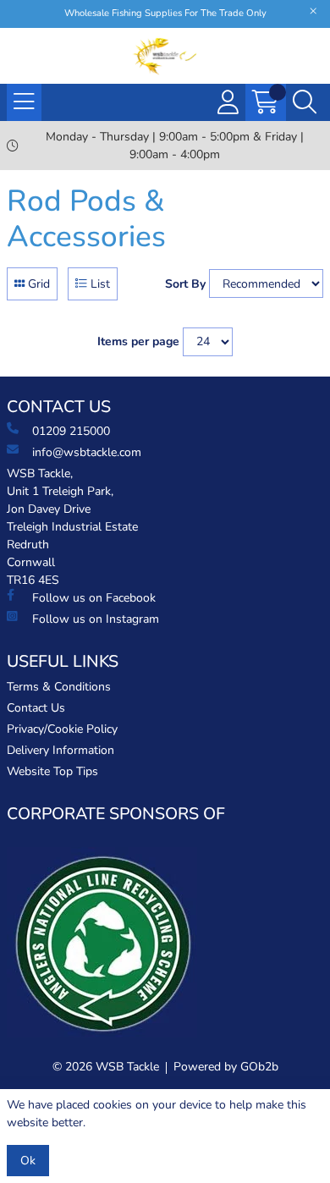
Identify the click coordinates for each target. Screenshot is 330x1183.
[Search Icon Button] (304, 102)
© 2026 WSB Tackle (105, 1067)
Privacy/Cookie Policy (62, 729)
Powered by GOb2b (225, 1067)
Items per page (138, 341)
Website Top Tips (52, 771)
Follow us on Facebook (94, 598)
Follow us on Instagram (95, 619)
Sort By (185, 284)
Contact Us (36, 708)
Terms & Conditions (59, 687)
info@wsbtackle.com (86, 452)
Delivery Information (60, 750)
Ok (28, 1161)
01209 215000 (71, 431)
